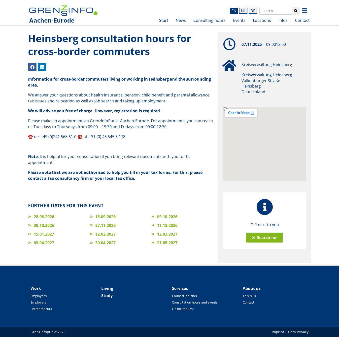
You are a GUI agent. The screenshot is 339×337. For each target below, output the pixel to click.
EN (234, 10)
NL (243, 10)
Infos (283, 20)
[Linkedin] (42, 67)
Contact (302, 20)
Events (239, 20)
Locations (262, 20)
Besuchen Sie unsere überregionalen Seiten (308, 10)
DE (252, 10)
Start (163, 20)
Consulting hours (209, 20)
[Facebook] (32, 67)
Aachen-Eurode (51, 20)
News (181, 20)
